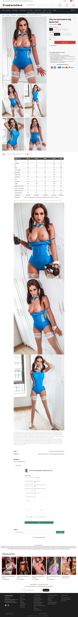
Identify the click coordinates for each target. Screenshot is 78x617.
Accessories (22, 602)
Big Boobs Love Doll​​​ (66, 546)
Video (35, 607)
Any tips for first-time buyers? (31, 496)
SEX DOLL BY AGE (71, 547)
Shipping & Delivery (37, 597)
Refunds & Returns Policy (38, 599)
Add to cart (65, 42)
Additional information (17, 154)
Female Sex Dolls (22, 547)
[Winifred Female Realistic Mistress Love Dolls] (75, 18)
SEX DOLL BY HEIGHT (17, 548)
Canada (65, 34)
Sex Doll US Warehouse (21, 15)
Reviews (25, 154)
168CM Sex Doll (38, 546)
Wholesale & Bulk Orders (52, 603)
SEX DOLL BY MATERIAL (26, 548)
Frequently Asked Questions (52, 602)
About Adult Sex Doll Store (38, 602)
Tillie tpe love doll (66, 576)
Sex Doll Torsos (22, 599)
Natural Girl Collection (51, 547)
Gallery (3, 154)
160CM (62, 29)
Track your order (50, 597)
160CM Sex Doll (32, 546)
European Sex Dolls (14, 547)
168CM (66, 29)
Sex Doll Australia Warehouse (62, 547)
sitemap (50, 615)
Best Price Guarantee (37, 603)
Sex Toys (21, 600)
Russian (70, 34)
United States (57, 34)
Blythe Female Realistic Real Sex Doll (8, 577)
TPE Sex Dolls (67, 548)
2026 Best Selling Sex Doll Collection (48, 546)
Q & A (30, 154)
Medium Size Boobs (43, 547)
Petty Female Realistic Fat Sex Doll (53, 577)
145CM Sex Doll (19, 546)
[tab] (4, 154)
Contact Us (67, 6)
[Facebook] (6, 605)
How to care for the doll (65, 597)
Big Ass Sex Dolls (59, 546)
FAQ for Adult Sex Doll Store (66, 599)
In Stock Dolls (13, 15)
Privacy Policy (36, 608)
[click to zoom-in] (24, 50)
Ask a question (60, 532)
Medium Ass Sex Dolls (34, 547)
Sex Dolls (7, 15)
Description (9, 154)
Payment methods (37, 600)
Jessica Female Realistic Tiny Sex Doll (23, 577)
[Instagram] (8, 605)
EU (61, 34)
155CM (59, 29)
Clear (50, 39)
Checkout (73, 6)
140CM (51, 29)
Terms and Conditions (38, 610)
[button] (73, 10)
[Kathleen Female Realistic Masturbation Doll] (73, 18)
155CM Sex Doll (25, 546)
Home (3, 15)
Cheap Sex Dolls (23, 603)
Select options (9, 581)
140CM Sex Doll (13, 546)
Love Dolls (28, 547)
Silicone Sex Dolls (54, 548)
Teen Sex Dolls (61, 548)
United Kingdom (53, 37)
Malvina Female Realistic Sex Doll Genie (38, 577)
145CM (55, 29)
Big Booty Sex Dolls (6, 547)
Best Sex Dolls (22, 605)
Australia (51, 34)
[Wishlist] (14, 558)
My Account (60, 6)
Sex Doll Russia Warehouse (36, 548)
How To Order (50, 600)
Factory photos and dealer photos (40, 605)
